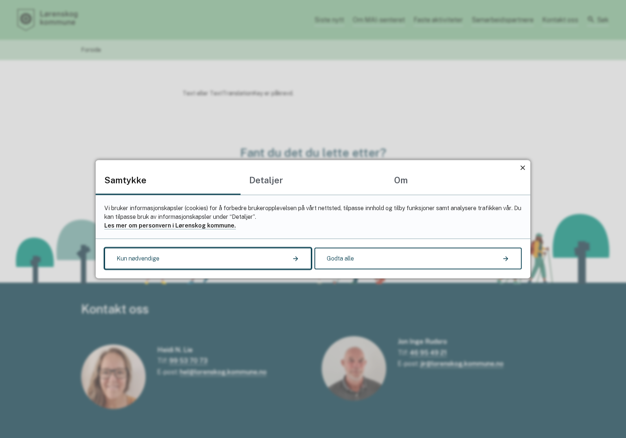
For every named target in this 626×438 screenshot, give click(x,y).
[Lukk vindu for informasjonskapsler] (522, 167)
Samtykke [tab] (125, 180)
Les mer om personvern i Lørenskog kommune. (170, 225)
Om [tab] (401, 180)
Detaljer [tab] (266, 180)
